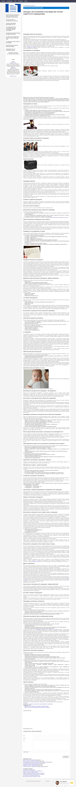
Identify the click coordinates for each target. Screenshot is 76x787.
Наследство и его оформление (29, 769)
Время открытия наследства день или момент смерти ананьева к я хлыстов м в (12, 16)
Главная (3, 1)
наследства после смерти (36, 561)
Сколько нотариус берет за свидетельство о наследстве (33, 774)
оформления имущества (32, 47)
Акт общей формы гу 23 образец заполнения (31, 763)
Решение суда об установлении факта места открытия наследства (37, 707)
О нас (15, 1)
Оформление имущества (30, 5)
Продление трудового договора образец (30, 764)
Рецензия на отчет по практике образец (30, 765)
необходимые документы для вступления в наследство (47, 629)
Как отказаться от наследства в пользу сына (31, 775)
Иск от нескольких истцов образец (29, 759)
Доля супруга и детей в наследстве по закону (31, 776)
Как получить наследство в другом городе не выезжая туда (12, 38)
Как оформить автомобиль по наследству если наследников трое (35, 762)
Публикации (9, 1)
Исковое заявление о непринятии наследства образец (33, 766)
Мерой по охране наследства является (30, 772)
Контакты (20, 1)
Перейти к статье (13, 62)
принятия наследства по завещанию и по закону (59, 217)
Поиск (25, 1)
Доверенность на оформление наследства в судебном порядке (37, 706)
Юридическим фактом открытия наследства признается (33, 773)
